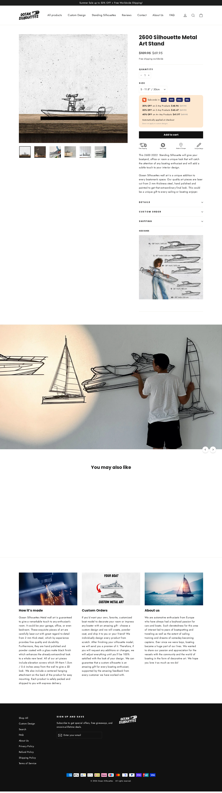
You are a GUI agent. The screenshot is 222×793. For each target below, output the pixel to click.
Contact (141, 15)
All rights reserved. (123, 781)
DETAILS (144, 202)
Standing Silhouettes (104, 15)
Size (142, 83)
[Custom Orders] (111, 589)
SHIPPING (145, 221)
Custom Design (77, 15)
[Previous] (205, 450)
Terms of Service (27, 763)
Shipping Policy (27, 757)
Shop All (23, 718)
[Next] (213, 450)
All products (54, 15)
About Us (158, 15)
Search (22, 729)
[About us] (174, 589)
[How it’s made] (48, 589)
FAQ (172, 15)
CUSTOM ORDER (150, 211)
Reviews (126, 15)
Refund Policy (26, 752)
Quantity (146, 69)
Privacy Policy (26, 746)
